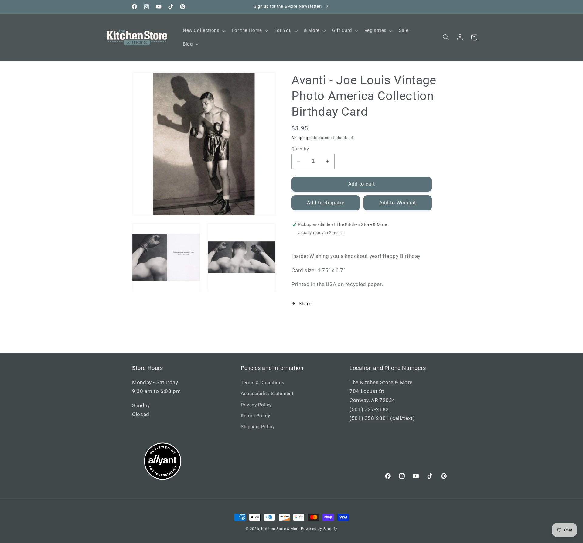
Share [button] (305, 303)
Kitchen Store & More (280, 529)
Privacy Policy (256, 405)
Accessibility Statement (267, 393)
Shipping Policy (257, 426)
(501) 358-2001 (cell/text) (382, 418)
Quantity (300, 149)
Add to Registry (325, 203)
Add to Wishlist (397, 203)
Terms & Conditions (262, 382)
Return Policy (255, 415)
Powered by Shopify (319, 529)
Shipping (300, 137)
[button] (203, 30)
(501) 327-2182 (369, 409)
